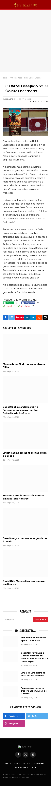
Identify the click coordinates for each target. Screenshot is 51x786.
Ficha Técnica (21, 768)
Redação (9, 99)
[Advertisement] (25, 41)
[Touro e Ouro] (25, 5)
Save (21, 317)
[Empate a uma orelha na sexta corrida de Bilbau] (25, 435)
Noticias (34, 101)
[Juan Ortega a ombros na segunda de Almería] (25, 521)
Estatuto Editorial (33, 764)
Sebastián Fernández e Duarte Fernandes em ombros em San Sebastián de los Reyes (20, 410)
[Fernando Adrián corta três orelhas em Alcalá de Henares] (25, 478)
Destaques (43, 101)
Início (5, 78)
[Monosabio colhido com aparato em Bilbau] (25, 347)
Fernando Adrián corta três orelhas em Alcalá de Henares (23, 497)
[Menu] (5, 5)
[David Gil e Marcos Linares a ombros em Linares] (25, 563)
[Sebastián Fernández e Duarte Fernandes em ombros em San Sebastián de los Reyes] (25, 389)
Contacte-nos (12, 764)
